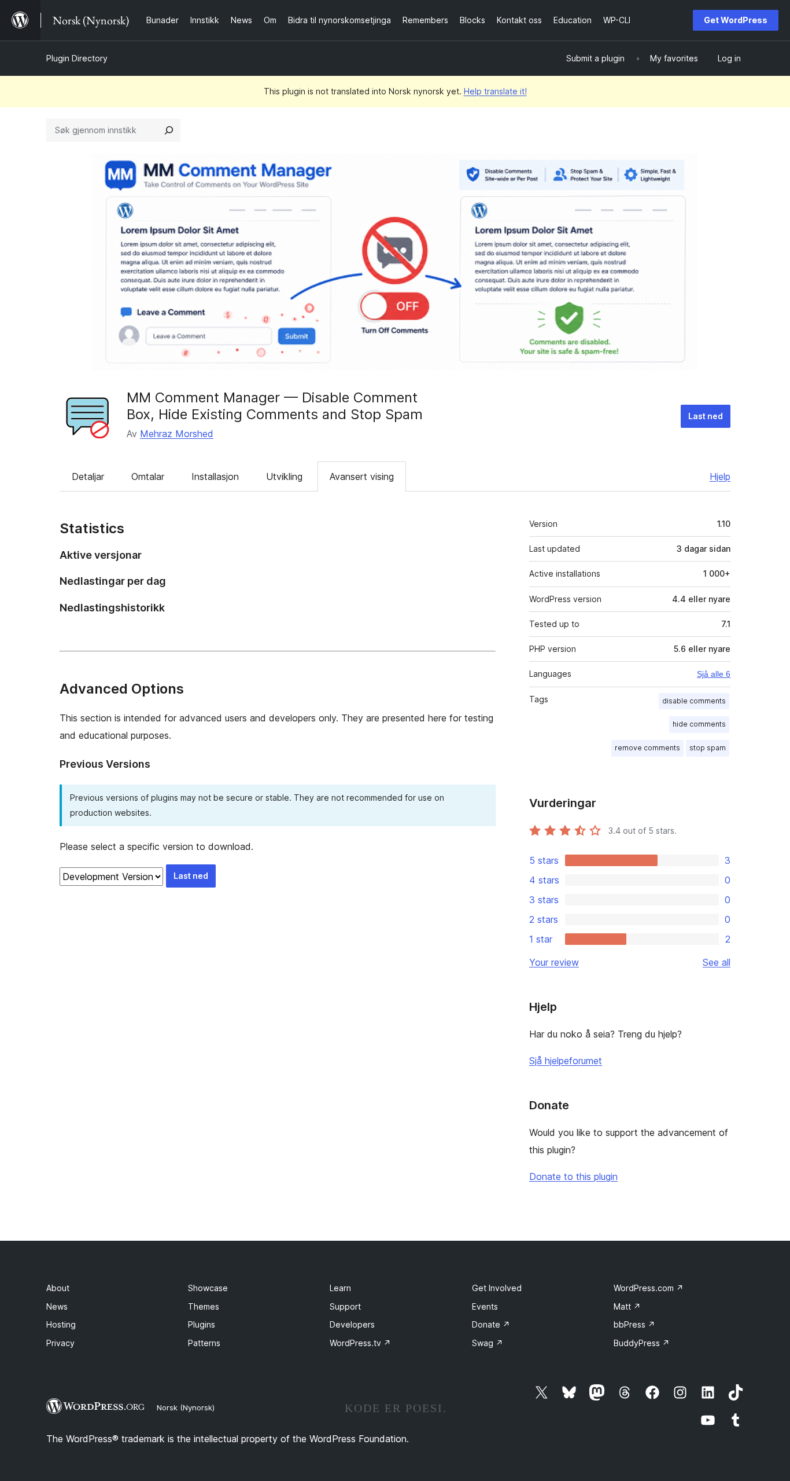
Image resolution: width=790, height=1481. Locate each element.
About (57, 1288)
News (57, 1306)
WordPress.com (649, 1288)
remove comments (647, 747)
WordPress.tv (360, 1343)
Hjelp (720, 476)
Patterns (204, 1343)
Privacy (60, 1343)
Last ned (705, 416)
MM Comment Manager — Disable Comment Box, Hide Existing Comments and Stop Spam (275, 406)
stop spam (707, 747)
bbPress (634, 1324)
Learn (340, 1288)
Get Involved (497, 1288)
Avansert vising (362, 476)
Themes (203, 1306)
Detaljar (88, 476)
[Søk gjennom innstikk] (168, 130)
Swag (487, 1343)
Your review (554, 962)
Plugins (201, 1324)
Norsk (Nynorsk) (186, 1407)
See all (716, 962)
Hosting (61, 1324)
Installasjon (215, 476)
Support (345, 1306)
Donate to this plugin (573, 1176)
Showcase (208, 1288)
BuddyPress (642, 1343)
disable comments (694, 700)
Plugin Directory (77, 58)
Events (485, 1306)
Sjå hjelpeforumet (565, 1060)
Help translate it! (495, 91)
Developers (352, 1324)
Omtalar (147, 476)
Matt (627, 1306)
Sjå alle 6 (713, 674)
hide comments (699, 724)
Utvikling (284, 476)
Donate (491, 1324)
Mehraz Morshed (176, 433)
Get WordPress (735, 20)
